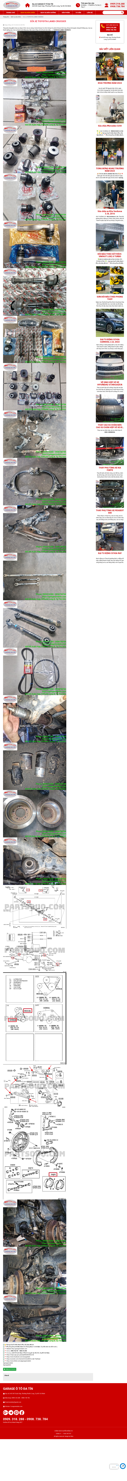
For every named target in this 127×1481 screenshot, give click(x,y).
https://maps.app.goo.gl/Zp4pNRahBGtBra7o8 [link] (20, 1355)
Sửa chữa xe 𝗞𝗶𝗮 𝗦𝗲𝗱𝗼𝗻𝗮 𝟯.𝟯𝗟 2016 (110, 212)
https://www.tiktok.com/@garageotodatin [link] (18, 1361)
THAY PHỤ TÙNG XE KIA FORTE (110, 469)
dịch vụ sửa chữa (28, 12)
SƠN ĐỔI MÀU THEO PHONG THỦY (110, 298)
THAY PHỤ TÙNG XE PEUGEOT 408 (110, 511)
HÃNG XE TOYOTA (10, 1369)
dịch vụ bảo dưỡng (48, 12)
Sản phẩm (66, 12)
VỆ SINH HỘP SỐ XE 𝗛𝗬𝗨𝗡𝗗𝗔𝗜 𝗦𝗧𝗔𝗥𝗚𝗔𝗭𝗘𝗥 (109, 383)
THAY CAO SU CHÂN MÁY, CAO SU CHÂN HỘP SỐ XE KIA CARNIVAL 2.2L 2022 (110, 427)
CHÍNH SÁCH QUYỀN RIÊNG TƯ (63, 1431)
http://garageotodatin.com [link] (19, 1348)
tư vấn (78, 12)
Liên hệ (90, 12)
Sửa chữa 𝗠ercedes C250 (110, 126)
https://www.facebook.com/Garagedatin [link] (18, 1357)
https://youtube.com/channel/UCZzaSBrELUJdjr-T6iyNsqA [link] (23, 1359)
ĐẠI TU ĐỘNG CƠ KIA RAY (110, 553)
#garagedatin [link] (7, 1365)
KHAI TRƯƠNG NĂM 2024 (110, 83)
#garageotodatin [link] (8, 1363)
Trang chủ (10, 12)
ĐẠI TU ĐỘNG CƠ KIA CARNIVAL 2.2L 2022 (110, 340)
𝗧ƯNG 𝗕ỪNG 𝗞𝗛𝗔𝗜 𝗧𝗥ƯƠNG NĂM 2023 (110, 169)
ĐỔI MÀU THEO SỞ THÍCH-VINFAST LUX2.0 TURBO (110, 255)
